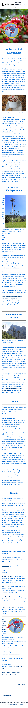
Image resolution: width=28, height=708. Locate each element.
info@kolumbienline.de (13, 654)
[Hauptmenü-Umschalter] (24, 4)
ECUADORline (6, 672)
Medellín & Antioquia (8, 576)
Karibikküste (5, 566)
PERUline (4, 674)
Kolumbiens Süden (7, 597)
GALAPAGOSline (15, 672)
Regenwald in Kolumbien (9, 607)
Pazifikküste (5, 586)
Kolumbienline (18, 4)
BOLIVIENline (12, 674)
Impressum (21, 684)
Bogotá (4, 557)
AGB (14, 689)
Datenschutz (7, 695)
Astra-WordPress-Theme (15, 704)
